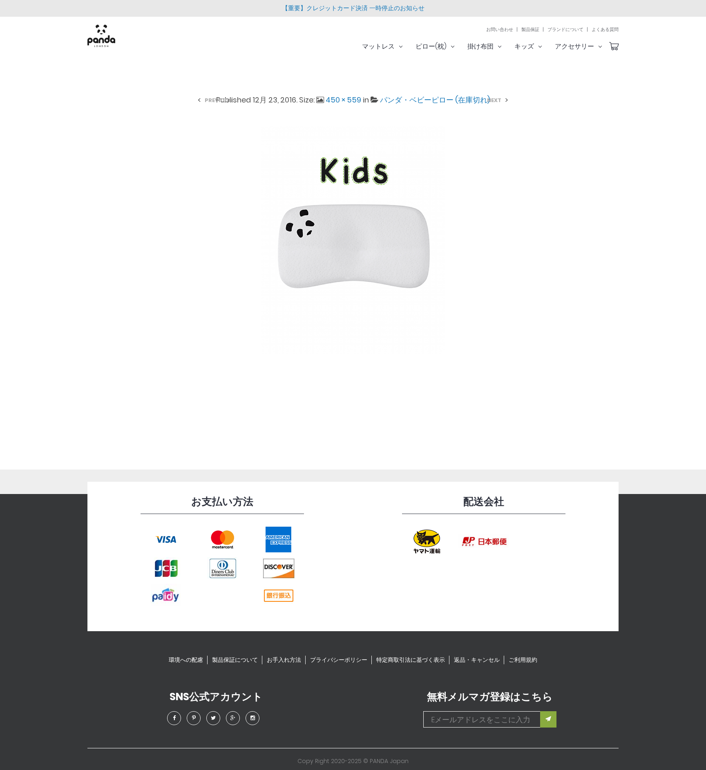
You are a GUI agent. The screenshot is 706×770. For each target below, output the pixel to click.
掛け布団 (480, 46)
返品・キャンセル (477, 660)
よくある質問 (605, 29)
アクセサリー (574, 46)
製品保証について (235, 660)
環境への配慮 (186, 660)
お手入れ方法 (284, 660)
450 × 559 (343, 100)
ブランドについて (565, 29)
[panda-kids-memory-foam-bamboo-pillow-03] (353, 240)
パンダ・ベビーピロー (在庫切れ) (435, 100)
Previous (218, 100)
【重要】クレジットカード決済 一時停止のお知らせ (353, 7)
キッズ (524, 46)
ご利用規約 (523, 660)
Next (494, 100)
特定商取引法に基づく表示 (410, 660)
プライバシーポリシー (338, 660)
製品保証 (530, 29)
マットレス (378, 46)
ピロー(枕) (431, 46)
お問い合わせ (499, 29)
